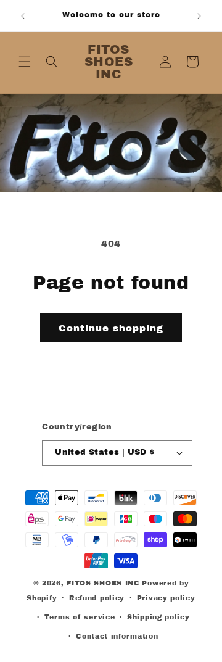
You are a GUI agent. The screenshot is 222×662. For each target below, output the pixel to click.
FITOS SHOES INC (103, 583)
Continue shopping (111, 328)
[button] (24, 61)
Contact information (117, 636)
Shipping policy (158, 617)
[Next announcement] (199, 16)
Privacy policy (166, 598)
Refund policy (97, 598)
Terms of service (79, 617)
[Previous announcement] (22, 16)
